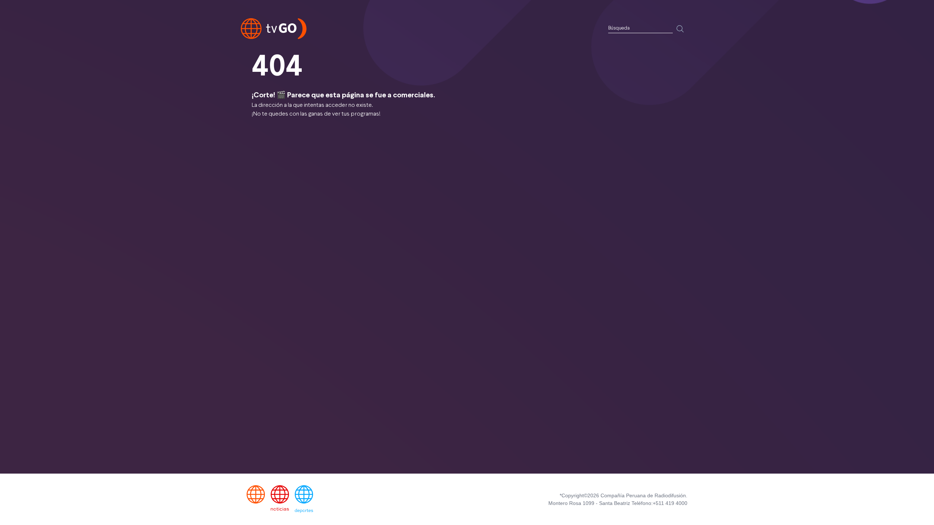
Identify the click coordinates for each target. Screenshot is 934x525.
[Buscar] (680, 28)
